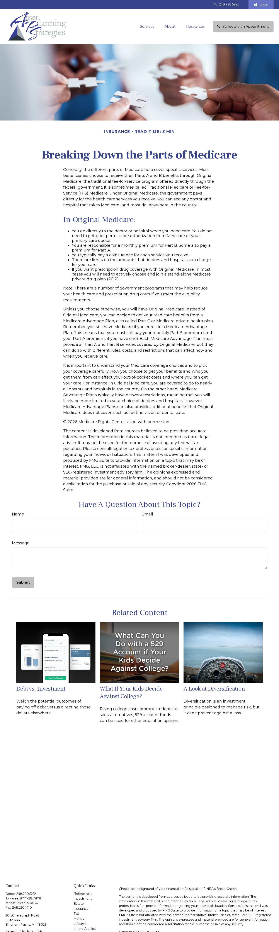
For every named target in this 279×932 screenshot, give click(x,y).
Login (263, 4)
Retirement (83, 894)
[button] (147, 26)
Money (79, 919)
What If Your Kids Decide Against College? (131, 692)
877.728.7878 (30, 898)
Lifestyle (80, 924)
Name (18, 514)
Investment (83, 899)
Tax (76, 914)
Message (20, 543)
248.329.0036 (27, 903)
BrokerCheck (226, 889)
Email (147, 514)
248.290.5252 (229, 4)
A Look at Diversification (214, 689)
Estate (79, 904)
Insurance (81, 909)
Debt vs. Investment (40, 689)
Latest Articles (84, 929)
